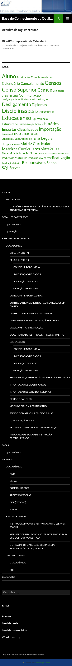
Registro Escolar (20, 495)
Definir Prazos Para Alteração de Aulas (34, 320)
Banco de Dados (16, 516)
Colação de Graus (10, 95)
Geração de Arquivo (26, 288)
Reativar (45, 158)
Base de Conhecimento (16, 238)
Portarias (34, 158)
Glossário (8, 576)
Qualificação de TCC (22, 420)
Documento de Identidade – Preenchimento (37, 334)
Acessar (6, 616)
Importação (50, 129)
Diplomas (39, 105)
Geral (13, 480)
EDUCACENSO (17, 341)
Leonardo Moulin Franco (35, 45)
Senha (52, 163)
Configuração (30, 95)
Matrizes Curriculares (21, 148)
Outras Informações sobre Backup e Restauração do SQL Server (32, 546)
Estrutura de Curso (14, 124)
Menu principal (67, 18)
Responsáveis (34, 162)
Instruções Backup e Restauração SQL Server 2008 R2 (37, 525)
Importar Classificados (20, 129)
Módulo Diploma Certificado (28, 406)
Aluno (9, 76)
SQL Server (11, 168)
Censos (53, 83)
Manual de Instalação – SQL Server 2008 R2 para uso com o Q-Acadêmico (39, 536)
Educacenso (16, 117)
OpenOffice (63, 153)
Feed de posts (10, 623)
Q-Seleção (12, 231)
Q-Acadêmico (14, 224)
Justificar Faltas (27, 133)
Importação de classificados (28, 384)
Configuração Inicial (27, 267)
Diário (33, 111)
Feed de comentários (14, 630)
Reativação (61, 158)
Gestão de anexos (20, 398)
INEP (14, 134)
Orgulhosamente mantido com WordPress (23, 654)
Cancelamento (32, 83)
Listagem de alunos (11, 144)
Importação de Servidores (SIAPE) (30, 391)
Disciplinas (14, 110)
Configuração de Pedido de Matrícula (19, 99)
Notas (33, 153)
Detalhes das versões (15, 217)
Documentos (46, 111)
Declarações (42, 99)
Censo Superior (19, 90)
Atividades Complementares (35, 77)
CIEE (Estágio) (18, 502)
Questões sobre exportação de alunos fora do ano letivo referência (39, 208)
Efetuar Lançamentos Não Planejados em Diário (40, 377)
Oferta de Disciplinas (48, 153)
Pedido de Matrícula (14, 158)
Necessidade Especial (15, 153)
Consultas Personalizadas (26, 295)
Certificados (58, 90)
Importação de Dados (27, 274)
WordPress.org (11, 637)
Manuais (7, 459)
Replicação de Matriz (11, 163)
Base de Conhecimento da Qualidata (28, 18)
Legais (46, 138)
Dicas (5, 445)
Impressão (7, 134)
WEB (12, 473)
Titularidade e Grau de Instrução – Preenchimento (32, 436)
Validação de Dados (25, 281)
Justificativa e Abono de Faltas (21, 138)
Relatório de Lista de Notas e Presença (33, 427)
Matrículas (50, 148)
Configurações (19, 488)
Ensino (14, 509)
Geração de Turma (34, 124)
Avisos (6, 192)
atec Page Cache (43, 662)
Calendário (11, 83)
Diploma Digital (19, 252)
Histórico (51, 124)
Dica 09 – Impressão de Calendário (24, 41)
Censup (44, 90)
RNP (12, 569)
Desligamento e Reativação (27, 327)
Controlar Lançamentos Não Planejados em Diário (37, 304)
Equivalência (40, 118)
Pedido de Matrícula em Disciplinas (31, 413)
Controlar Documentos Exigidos (31, 313)
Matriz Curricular (35, 143)
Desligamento (16, 104)
